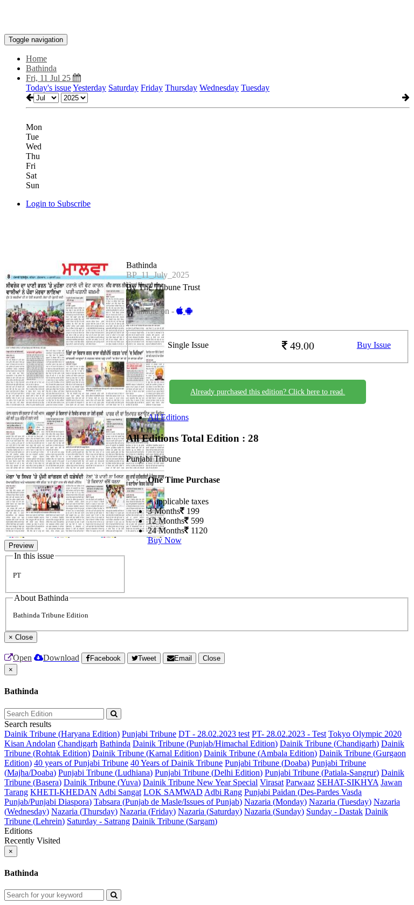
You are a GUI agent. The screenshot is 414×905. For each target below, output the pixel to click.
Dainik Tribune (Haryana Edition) (62, 733)
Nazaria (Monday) (275, 801)
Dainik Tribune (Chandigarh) (329, 743)
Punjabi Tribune (149, 733)
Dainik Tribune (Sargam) (174, 821)
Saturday (123, 87)
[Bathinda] (207, 17)
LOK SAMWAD (173, 792)
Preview (21, 545)
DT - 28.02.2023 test (214, 733)
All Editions (168, 417)
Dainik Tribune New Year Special (200, 782)
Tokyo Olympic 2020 (365, 733)
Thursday (181, 87)
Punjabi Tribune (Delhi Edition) (209, 772)
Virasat (272, 782)
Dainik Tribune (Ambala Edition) (260, 753)
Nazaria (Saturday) (210, 811)
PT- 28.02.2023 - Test (289, 733)
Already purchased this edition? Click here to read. (267, 392)
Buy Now (165, 540)
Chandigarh (78, 743)
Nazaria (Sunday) (274, 811)
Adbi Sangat (120, 792)
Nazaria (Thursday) (84, 811)
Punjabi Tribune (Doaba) (267, 762)
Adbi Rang (223, 792)
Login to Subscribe (58, 203)
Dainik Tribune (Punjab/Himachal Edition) (205, 743)
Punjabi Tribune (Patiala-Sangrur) (322, 772)
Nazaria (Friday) (148, 811)
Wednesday (219, 87)
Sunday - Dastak (334, 811)
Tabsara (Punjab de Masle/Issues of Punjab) (168, 801)
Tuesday (255, 87)
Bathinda (115, 743)
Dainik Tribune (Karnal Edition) (147, 753)
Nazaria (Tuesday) (340, 801)
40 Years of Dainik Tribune (176, 762)
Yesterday (89, 87)
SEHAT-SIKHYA (347, 782)
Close (211, 658)
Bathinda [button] (41, 68)
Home (36, 58)
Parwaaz (300, 782)
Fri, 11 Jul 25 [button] (49, 78)
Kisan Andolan (30, 743)
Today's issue (48, 87)
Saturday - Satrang (98, 821)
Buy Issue (374, 344)
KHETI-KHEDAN (63, 792)
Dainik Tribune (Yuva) (102, 782)
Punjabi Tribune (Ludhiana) (105, 772)
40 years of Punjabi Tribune (81, 762)
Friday (152, 87)
